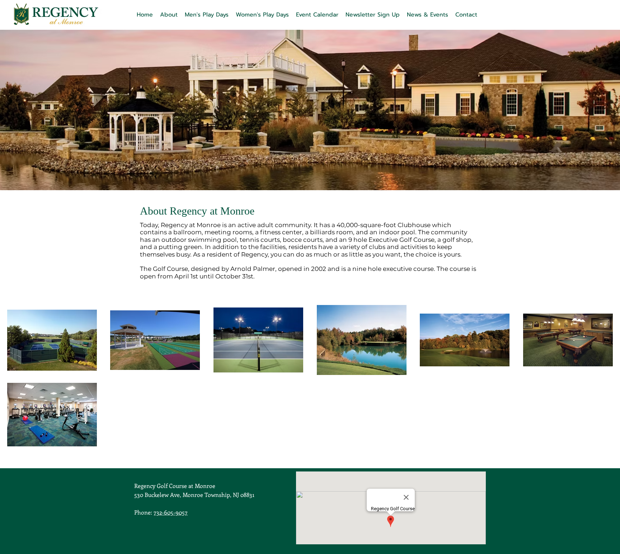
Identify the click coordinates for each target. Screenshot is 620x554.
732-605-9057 (171, 512)
